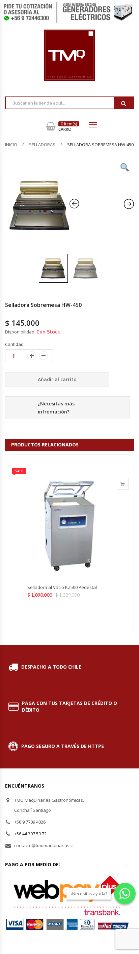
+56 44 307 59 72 (30, 834)
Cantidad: (15, 344)
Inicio (11, 145)
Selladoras (42, 145)
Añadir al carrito (57, 379)
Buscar (123, 103)
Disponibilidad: (20, 332)
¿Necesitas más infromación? (56, 407)
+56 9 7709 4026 (30, 822)
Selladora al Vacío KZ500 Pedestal (62, 587)
